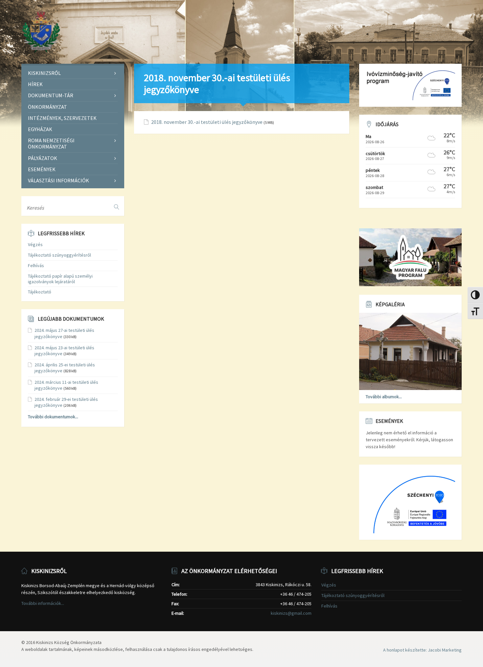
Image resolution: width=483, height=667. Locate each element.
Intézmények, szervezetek (62, 118)
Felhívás (36, 265)
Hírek (35, 84)
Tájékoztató (39, 292)
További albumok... (384, 397)
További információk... (42, 603)
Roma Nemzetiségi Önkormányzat (51, 143)
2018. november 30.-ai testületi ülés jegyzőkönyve (207, 122)
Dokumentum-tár (50, 95)
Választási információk (58, 180)
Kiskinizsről (44, 73)
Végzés (35, 244)
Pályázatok (42, 158)
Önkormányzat (47, 107)
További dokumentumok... (53, 417)
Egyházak (40, 129)
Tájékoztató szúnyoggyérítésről (59, 255)
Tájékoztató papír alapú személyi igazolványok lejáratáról (60, 279)
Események (42, 169)
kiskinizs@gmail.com (291, 613)
